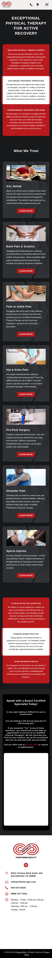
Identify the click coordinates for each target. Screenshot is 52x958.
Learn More (26, 211)
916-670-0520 (31, 745)
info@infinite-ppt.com (23, 882)
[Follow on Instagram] (26, 865)
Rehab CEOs (21, 952)
